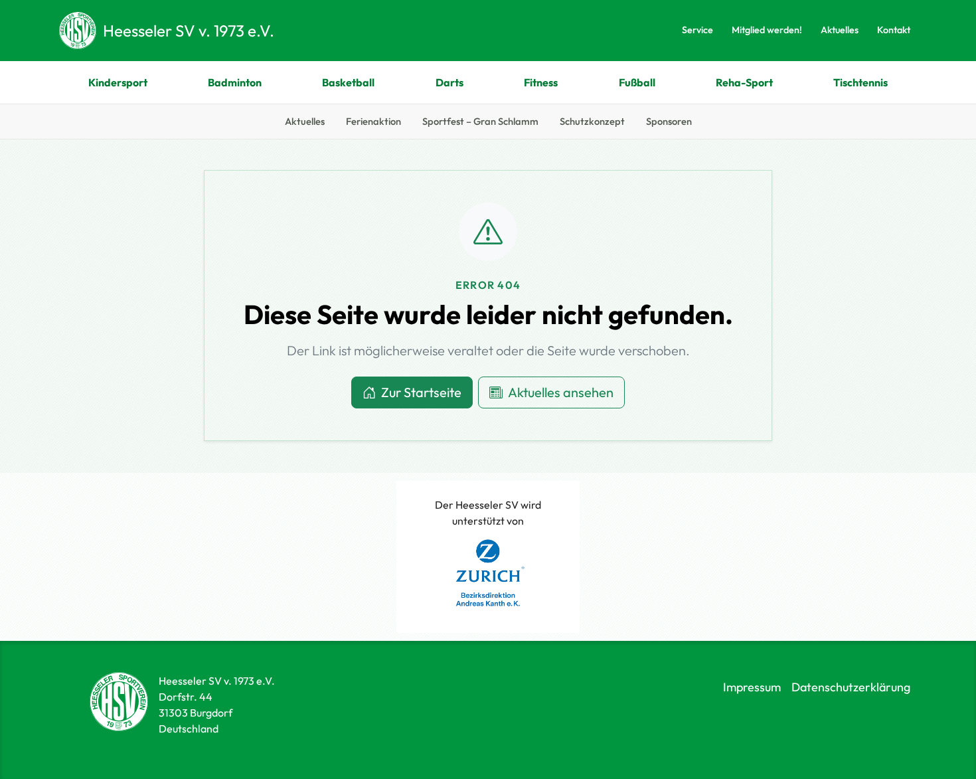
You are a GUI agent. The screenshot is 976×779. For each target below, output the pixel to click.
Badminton (235, 82)
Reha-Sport (744, 82)
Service (697, 30)
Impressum (752, 687)
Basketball (348, 82)
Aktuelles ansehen (560, 392)
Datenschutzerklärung (850, 687)
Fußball (637, 82)
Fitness (541, 82)
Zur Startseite (421, 392)
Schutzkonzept (592, 121)
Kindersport (117, 82)
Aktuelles (839, 30)
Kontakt (893, 30)
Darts (449, 82)
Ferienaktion (373, 121)
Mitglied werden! (767, 30)
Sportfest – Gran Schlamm (480, 121)
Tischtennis (860, 82)
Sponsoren (669, 121)
